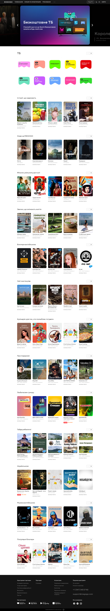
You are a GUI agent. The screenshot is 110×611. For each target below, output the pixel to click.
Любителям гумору (25, 392)
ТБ (19, 53)
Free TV (90, 2)
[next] (91, 53)
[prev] (88, 53)
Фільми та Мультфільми (33, 2)
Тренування (46, 2)
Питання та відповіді (78, 585)
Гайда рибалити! (24, 429)
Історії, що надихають (26, 98)
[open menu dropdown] (54, 2)
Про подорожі (23, 356)
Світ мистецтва (23, 281)
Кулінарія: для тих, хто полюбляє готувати (35, 319)
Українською (23, 466)
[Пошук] (96, 2)
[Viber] (81, 603)
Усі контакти (76, 583)
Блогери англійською (26, 244)
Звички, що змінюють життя (29, 209)
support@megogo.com (83, 594)
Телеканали (19, 2)
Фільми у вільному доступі (28, 172)
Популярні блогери (25, 539)
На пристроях (57, 580)
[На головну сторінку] (8, 2)
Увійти (104, 2)
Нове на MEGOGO (25, 136)
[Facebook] (74, 603)
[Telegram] (77, 603)
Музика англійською (26, 503)
